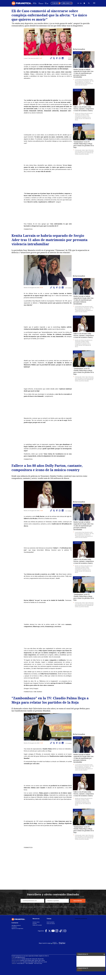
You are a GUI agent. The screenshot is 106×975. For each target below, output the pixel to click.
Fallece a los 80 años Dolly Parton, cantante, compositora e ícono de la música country (83, 109)
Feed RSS (35, 923)
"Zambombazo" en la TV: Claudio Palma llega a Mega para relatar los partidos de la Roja (83, 144)
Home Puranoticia (50, 922)
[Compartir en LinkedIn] (63, 58)
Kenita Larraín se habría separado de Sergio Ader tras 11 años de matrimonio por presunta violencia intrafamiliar (83, 73)
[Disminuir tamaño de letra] (81, 3)
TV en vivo (55, 3)
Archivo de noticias (51, 923)
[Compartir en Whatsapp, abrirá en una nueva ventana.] (60, 58)
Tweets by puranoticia (81, 918)
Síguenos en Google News (17, 928)
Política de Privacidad (37, 925)
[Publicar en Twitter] (54, 58)
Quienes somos (36, 922)
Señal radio (66, 3)
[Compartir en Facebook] (57, 58)
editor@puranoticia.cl (16, 925)
